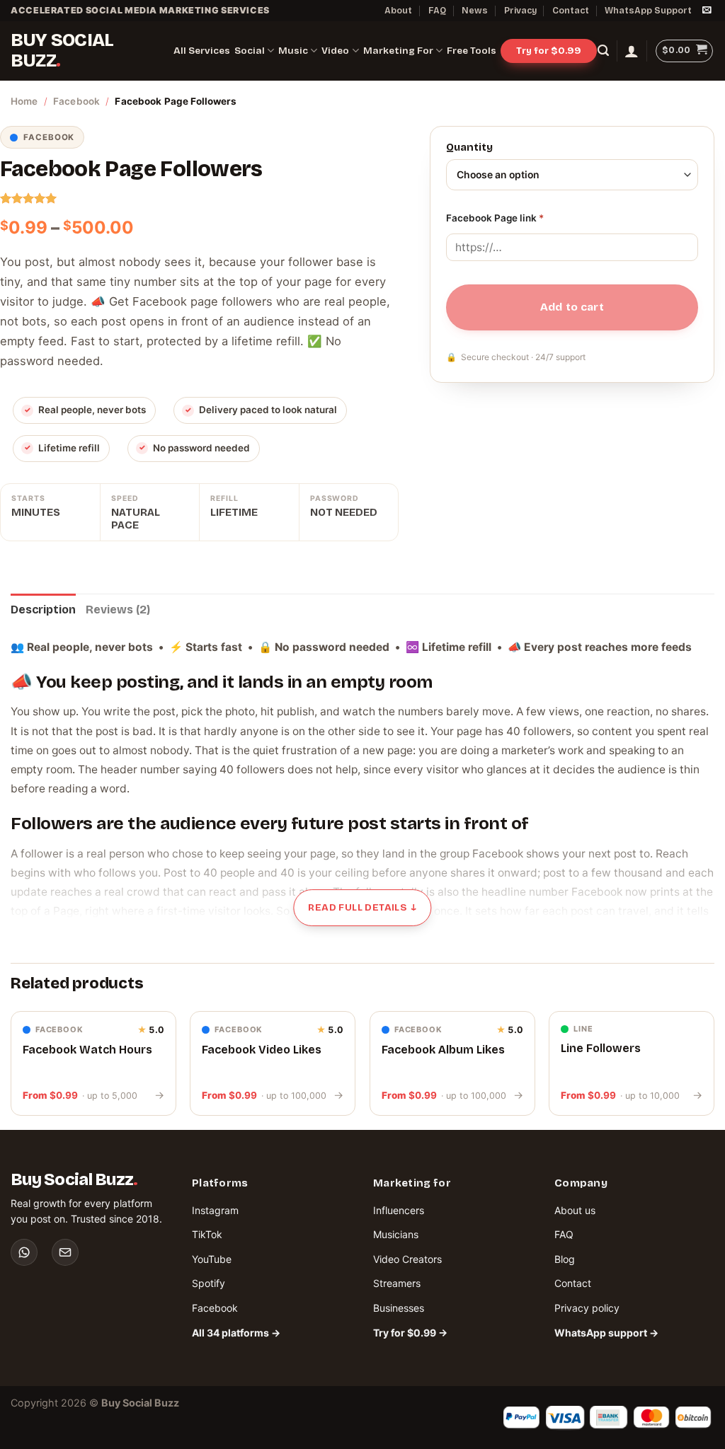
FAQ (437, 10)
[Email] (65, 1252)
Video (335, 51)
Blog (564, 1259)
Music (293, 51)
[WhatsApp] (24, 1252)
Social (249, 51)
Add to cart (572, 307)
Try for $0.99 (548, 51)
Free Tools (471, 51)
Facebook (76, 101)
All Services (201, 51)
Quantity (469, 148)
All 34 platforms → (236, 1333)
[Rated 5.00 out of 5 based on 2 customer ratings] (199, 198)
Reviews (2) (118, 609)
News (475, 10)
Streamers (397, 1283)
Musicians (395, 1234)
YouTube (212, 1259)
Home (24, 101)
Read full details (362, 907)
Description (43, 609)
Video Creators (407, 1259)
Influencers (398, 1210)
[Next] (713, 1069)
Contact (570, 10)
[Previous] (11, 1069)
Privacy (520, 10)
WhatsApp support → (606, 1333)
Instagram (215, 1210)
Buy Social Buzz (62, 50)
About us (574, 1210)
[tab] (43, 610)
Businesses (398, 1308)
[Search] (603, 50)
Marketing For (398, 51)
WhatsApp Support (648, 10)
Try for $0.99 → (410, 1333)
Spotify (208, 1283)
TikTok (207, 1234)
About (398, 10)
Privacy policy (587, 1308)
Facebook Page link (495, 218)
